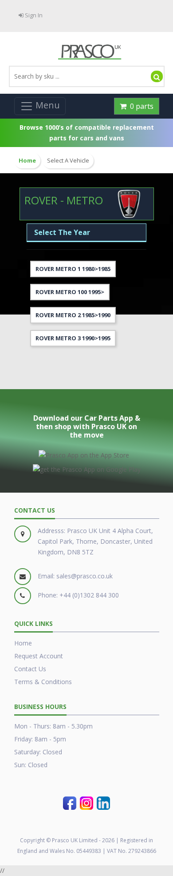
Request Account (38, 656)
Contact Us (30, 669)
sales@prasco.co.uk (84, 576)
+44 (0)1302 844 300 (89, 595)
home (27, 160)
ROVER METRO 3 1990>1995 (72, 338)
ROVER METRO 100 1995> (69, 292)
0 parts (139, 106)
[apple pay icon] (84, 453)
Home (23, 643)
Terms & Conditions (43, 681)
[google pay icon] (87, 468)
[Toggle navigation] (40, 106)
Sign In (33, 15)
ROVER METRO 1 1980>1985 (72, 269)
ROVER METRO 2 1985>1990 (72, 315)
